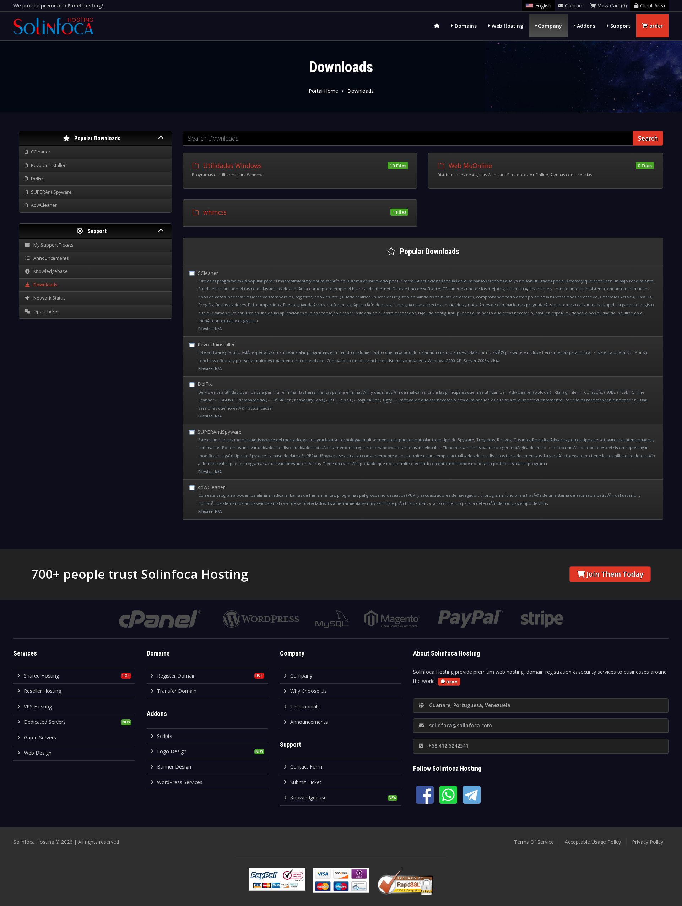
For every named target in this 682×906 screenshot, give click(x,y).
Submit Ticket (305, 782)
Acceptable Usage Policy (593, 841)
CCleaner (426, 300)
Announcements (309, 721)
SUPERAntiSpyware (425, 451)
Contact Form (306, 766)
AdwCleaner (418, 499)
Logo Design (171, 751)
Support (620, 25)
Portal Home (323, 90)
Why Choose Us (308, 690)
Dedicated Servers (45, 721)
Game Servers (40, 737)
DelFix (421, 400)
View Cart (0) (612, 5)
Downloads (360, 90)
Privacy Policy (647, 841)
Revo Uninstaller (421, 356)
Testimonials (305, 706)
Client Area (652, 5)
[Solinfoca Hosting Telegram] (472, 795)
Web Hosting (507, 25)
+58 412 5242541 (448, 745)
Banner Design (174, 766)
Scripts (164, 736)
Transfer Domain (176, 690)
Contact (574, 5)
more (451, 681)
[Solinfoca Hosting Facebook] (425, 795)
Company (550, 25)
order (656, 25)
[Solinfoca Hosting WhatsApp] (448, 795)
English (543, 5)
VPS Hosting (38, 706)
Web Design (38, 752)
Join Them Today (614, 574)
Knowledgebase (308, 797)
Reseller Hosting (42, 690)
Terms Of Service (534, 841)
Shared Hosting (41, 675)
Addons (586, 25)
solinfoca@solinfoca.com (460, 725)
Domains (466, 25)
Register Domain (176, 675)
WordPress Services (179, 782)
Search (648, 138)
